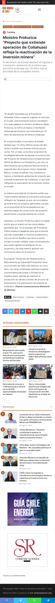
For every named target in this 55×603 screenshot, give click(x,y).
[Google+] (16, 311)
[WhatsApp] (34, 311)
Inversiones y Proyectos (22, 27)
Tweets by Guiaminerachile (14, 576)
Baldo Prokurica (18, 297)
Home (7, 21)
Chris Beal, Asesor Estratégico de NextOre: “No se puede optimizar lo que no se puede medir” (35, 447)
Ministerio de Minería (12, 301)
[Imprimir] (46, 311)
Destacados (16, 21)
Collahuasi (30, 297)
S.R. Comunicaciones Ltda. (41, 593)
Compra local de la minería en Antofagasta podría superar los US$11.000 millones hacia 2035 (40, 354)
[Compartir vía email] (40, 311)
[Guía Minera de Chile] (11, 9)
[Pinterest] (28, 311)
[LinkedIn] (22, 311)
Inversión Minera (42, 297)
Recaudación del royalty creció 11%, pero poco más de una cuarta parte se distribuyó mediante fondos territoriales (14, 355)
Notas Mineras (38, 27)
